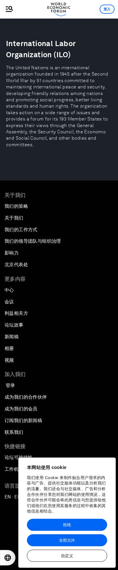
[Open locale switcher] (7, 557)
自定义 (67, 555)
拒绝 (67, 524)
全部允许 (67, 540)
